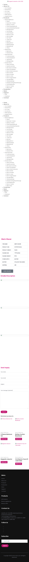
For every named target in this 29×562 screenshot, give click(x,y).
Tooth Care (9, 39)
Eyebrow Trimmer (10, 24)
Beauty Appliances (9, 19)
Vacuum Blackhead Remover (12, 27)
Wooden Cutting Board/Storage (13, 82)
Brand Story (8, 9)
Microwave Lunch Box (11, 67)
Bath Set (8, 41)
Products (6, 18)
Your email (3, 378)
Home (5, 4)
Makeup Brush (9, 46)
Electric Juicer (9, 76)
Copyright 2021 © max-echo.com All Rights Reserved (15, 556)
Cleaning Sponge (10, 81)
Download (7, 96)
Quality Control (8, 16)
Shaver (8, 21)
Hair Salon (8, 37)
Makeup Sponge (10, 44)
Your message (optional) (7, 390)
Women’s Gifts (9, 52)
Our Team (7, 11)
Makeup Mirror (9, 42)
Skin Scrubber (9, 36)
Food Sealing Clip (10, 84)
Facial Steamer (9, 32)
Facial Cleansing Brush (11, 26)
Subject (2, 384)
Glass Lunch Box (10, 64)
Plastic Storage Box (11, 69)
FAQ (6, 94)
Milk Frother (9, 87)
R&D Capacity (8, 14)
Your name (3, 372)
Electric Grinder (10, 74)
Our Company (8, 8)
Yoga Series (9, 59)
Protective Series (10, 56)
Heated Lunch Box (10, 66)
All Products (4, 499)
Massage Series (10, 29)
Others (8, 47)
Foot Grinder (9, 31)
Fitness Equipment (10, 57)
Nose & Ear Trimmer (11, 22)
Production (7, 89)
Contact (6, 98)
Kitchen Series (8, 62)
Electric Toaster (10, 86)
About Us (6, 6)
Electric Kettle (9, 72)
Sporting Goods (8, 54)
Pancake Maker (10, 79)
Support (6, 93)
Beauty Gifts (8, 49)
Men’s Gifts (8, 51)
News (5, 91)
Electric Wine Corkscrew (12, 71)
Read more (4, 439)
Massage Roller (9, 61)
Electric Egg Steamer (11, 77)
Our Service (7, 13)
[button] (14, 101)
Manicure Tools (10, 34)
